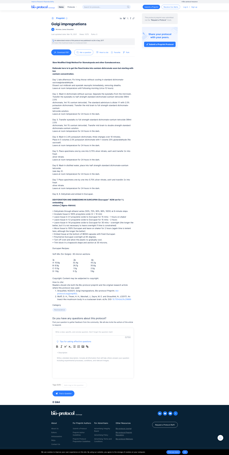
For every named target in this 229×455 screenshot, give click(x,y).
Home (61, 7)
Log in (185, 7)
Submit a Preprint (151, 7)
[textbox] (74, 385)
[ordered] (79, 346)
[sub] (70, 346)
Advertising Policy (101, 435)
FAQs (53, 440)
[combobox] (83, 385)
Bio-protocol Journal (123, 428)
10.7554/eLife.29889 (121, 299)
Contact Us (55, 444)
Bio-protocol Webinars (124, 439)
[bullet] (75, 346)
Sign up (194, 7)
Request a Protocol (158, 20)
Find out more (173, 452)
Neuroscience (59, 310)
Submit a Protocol (80, 428)
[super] (66, 346)
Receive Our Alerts (171, 7)
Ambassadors (56, 436)
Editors (54, 432)
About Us (54, 428)
